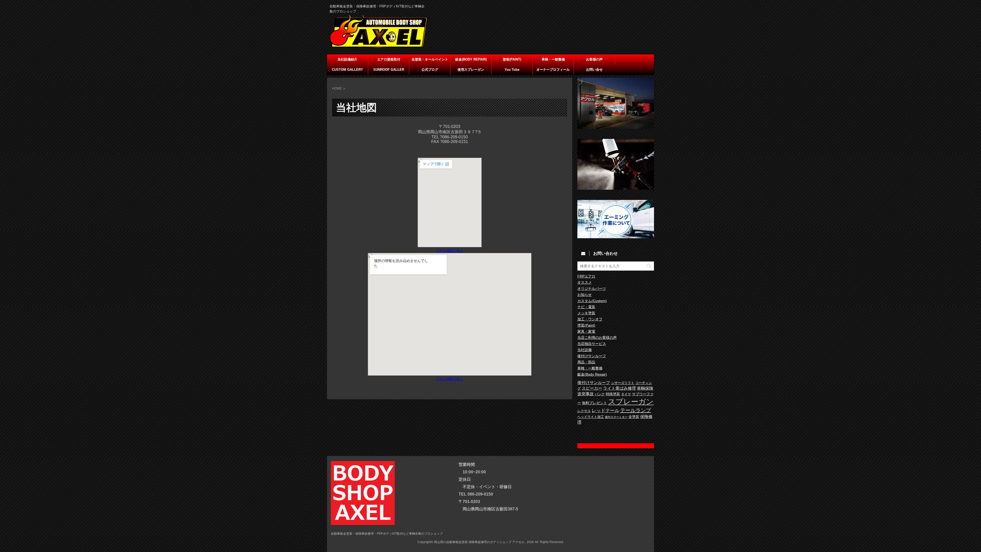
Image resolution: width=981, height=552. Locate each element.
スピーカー (592, 388)
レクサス (584, 411)
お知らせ (584, 295)
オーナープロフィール (553, 69)
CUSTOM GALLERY (347, 69)
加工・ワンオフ (589, 319)
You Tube (512, 69)
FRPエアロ (586, 276)
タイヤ (626, 394)
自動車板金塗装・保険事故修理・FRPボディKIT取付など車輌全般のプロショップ (387, 533)
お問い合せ (594, 69)
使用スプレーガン (471, 69)
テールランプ (635, 410)
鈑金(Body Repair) (592, 374)
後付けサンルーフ (591, 356)
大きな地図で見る (449, 251)
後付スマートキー (616, 416)
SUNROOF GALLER (388, 69)
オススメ (584, 282)
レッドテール (605, 410)
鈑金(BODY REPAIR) (471, 59)
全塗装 (633, 417)
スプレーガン (631, 401)
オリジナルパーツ (591, 288)
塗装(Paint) (586, 325)
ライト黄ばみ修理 (619, 388)
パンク (600, 394)
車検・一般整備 (553, 59)
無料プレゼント (594, 403)
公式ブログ (430, 69)
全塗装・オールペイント (430, 59)
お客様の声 (594, 59)
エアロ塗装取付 (388, 59)
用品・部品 (586, 362)
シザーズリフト (622, 383)
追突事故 (585, 393)
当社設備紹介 (347, 59)
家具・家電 (586, 331)
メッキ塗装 (586, 313)
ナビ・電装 (586, 307)
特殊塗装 (613, 394)
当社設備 (584, 350)
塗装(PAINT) (512, 59)
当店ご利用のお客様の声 (597, 337)
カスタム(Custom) (592, 301)
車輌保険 (645, 388)
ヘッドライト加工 (590, 417)
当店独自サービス (591, 344)
